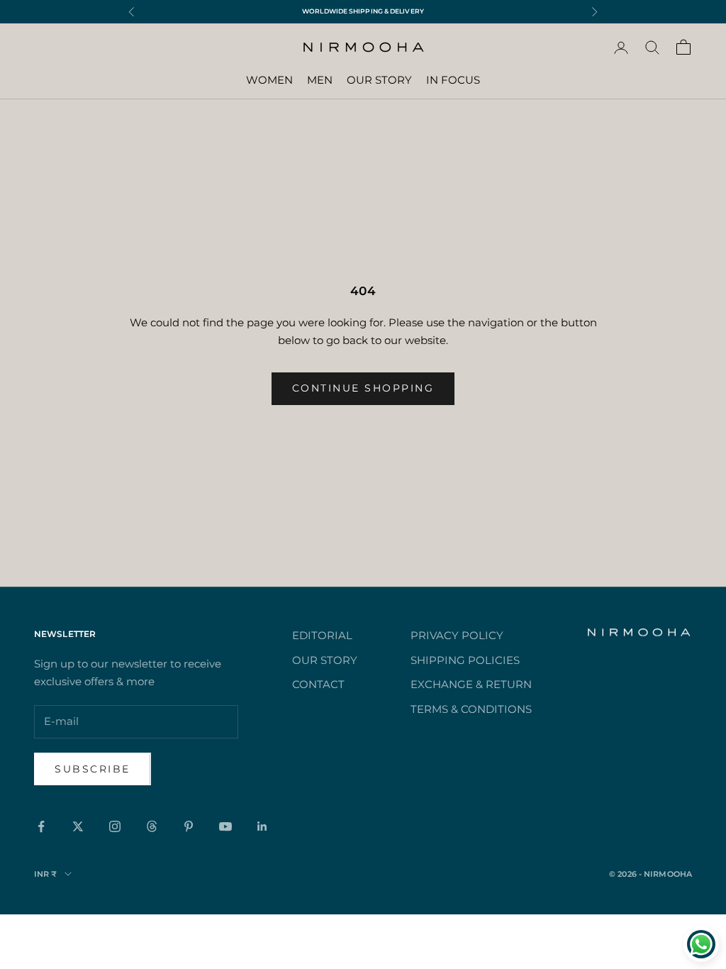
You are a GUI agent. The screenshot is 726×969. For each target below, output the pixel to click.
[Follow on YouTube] (225, 826)
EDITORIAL (322, 635)
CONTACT (318, 684)
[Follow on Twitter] (78, 826)
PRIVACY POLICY (457, 635)
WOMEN (269, 80)
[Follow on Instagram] (115, 826)
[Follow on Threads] (152, 826)
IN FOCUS (453, 80)
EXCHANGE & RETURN (471, 684)
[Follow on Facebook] (41, 826)
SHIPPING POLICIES (465, 660)
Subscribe (92, 769)
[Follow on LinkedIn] (262, 826)
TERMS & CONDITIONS (471, 709)
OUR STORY (379, 80)
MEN (320, 80)
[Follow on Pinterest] (189, 826)
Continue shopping (363, 388)
